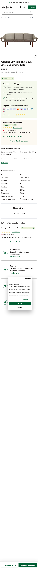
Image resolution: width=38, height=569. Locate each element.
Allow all (20, 303)
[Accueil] (9, 7)
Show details (25, 299)
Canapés (19, 18)
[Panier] (21, 7)
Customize (19, 307)
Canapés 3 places (30, 18)
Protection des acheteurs (14, 89)
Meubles (11, 18)
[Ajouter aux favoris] (34, 55)
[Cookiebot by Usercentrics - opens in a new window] (25, 278)
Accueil (3, 18)
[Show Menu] (35, 12)
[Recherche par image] (30, 12)
